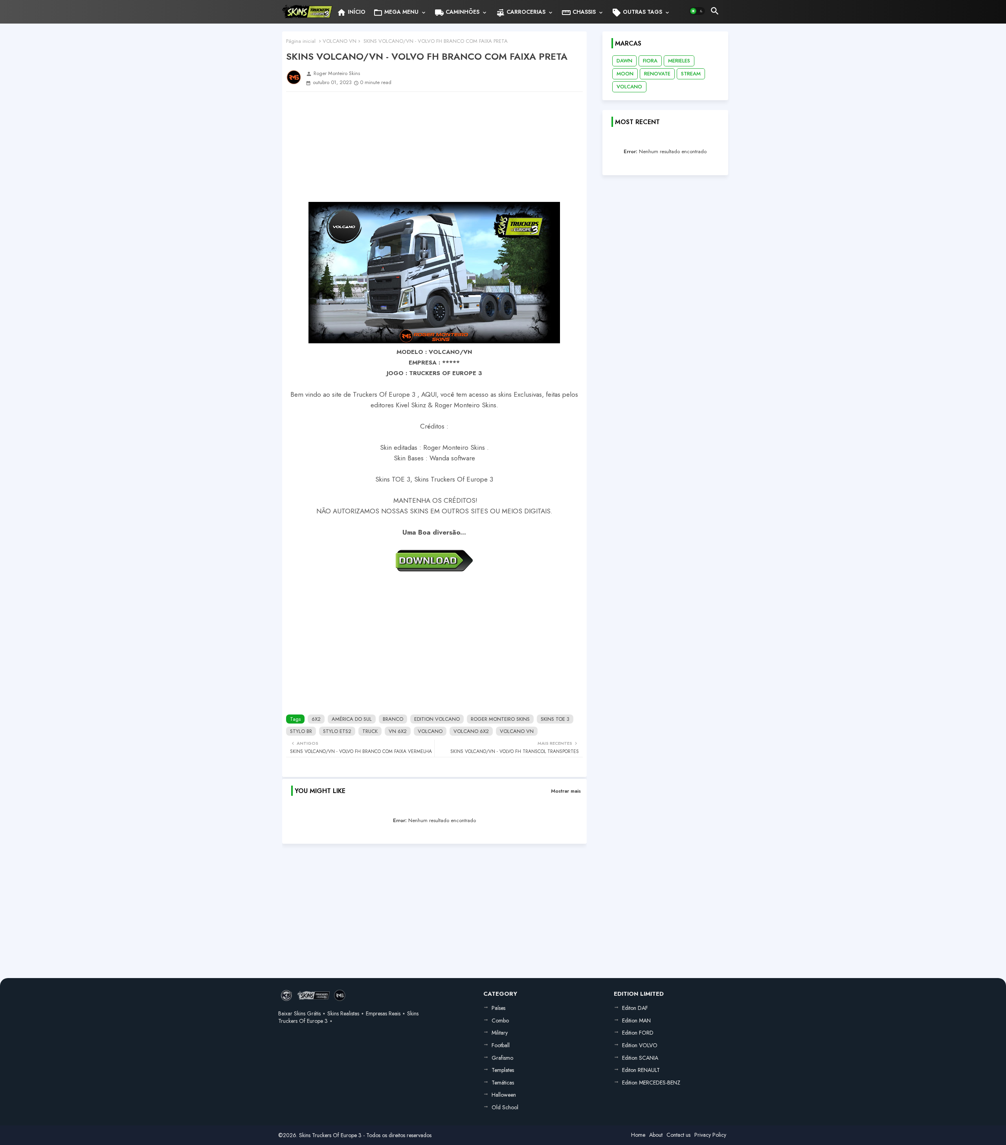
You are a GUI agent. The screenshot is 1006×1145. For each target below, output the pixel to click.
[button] (697, 11)
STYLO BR (301, 731)
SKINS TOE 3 (555, 719)
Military (500, 1033)
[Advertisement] (434, 147)
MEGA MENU (396, 12)
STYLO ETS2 (337, 731)
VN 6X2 (398, 731)
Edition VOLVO (639, 1045)
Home (638, 1135)
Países (498, 1008)
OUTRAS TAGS (637, 12)
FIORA (650, 60)
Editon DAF (635, 1008)
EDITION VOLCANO (437, 719)
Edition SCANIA (640, 1058)
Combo (500, 1020)
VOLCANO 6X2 (471, 731)
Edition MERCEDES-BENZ (651, 1082)
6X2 (316, 719)
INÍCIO (351, 12)
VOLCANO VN (339, 41)
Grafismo (502, 1058)
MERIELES (679, 60)
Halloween (504, 1095)
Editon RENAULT (641, 1070)
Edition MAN (636, 1020)
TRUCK (370, 731)
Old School (505, 1107)
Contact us (678, 1135)
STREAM (691, 73)
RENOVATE (657, 73)
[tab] (351, 12)
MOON (625, 73)
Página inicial (301, 41)
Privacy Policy (710, 1135)
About (656, 1135)
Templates (503, 1070)
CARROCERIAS (520, 12)
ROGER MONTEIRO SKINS (500, 719)
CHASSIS (579, 12)
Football (501, 1045)
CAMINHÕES (457, 12)
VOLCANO (430, 731)
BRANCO (393, 719)
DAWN (624, 60)
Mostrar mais (566, 791)
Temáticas (503, 1082)
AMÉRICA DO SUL (352, 719)
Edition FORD (638, 1033)
